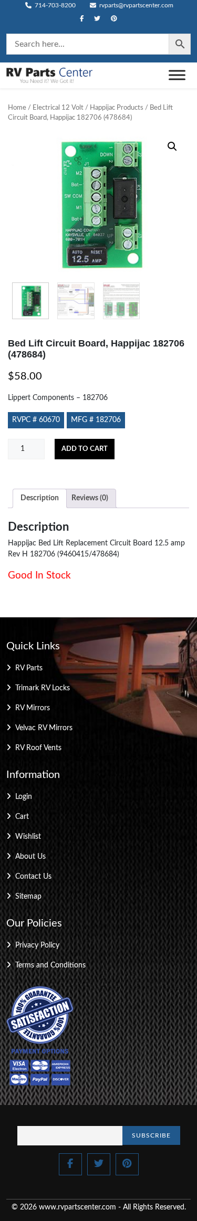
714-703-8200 (54, 5)
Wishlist (28, 836)
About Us (30, 856)
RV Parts (29, 668)
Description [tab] (39, 498)
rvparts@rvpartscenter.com (135, 5)
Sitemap (28, 896)
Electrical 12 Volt (58, 107)
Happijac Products (116, 107)
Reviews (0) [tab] (89, 498)
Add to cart (84, 449)
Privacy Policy (37, 945)
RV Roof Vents (38, 748)
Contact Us (33, 876)
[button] (172, 146)
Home (17, 107)
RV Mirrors (32, 708)
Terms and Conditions (50, 965)
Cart (22, 816)
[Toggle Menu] (177, 75)
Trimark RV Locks (42, 688)
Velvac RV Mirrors (43, 728)
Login (23, 797)
